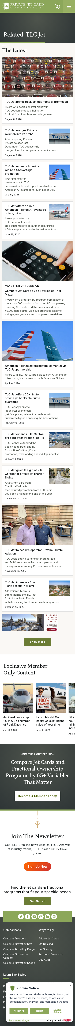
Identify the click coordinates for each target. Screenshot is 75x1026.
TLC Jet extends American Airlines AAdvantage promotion (22, 170)
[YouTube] (34, 916)
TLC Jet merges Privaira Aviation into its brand (21, 132)
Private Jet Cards (49, 938)
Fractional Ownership (51, 954)
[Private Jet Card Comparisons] (26, 6)
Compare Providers (14, 938)
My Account (57, 6)
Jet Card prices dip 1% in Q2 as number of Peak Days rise (16, 720)
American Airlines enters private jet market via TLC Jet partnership (36, 367)
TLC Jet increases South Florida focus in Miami (21, 584)
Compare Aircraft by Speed (19, 962)
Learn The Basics (14, 974)
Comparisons (12, 930)
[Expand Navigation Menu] (69, 6)
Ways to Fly (46, 930)
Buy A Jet (44, 959)
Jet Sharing (45, 949)
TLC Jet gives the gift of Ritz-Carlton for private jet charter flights (24, 473)
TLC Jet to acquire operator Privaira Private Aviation (34, 551)
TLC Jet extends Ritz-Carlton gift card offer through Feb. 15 (24, 436)
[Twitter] (21, 916)
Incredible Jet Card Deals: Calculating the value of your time (50, 720)
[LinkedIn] (47, 916)
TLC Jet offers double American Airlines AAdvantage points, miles (25, 209)
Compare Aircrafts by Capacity (15, 956)
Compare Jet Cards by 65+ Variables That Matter (33, 292)
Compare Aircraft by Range (19, 949)
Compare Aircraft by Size (17, 943)
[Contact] (54, 916)
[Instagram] (41, 916)
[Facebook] (27, 916)
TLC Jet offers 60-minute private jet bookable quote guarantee (22, 398)
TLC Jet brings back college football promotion (36, 101)
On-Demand (46, 943)
